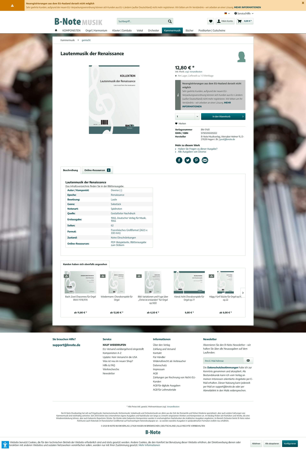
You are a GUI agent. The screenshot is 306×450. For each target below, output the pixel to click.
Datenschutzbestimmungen (222, 367)
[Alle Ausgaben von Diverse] (241, 56)
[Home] (56, 30)
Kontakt (157, 352)
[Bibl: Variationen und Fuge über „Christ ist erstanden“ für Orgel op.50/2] (153, 282)
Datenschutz (160, 365)
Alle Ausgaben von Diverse (191, 151)
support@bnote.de (66, 345)
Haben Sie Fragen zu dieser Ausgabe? (197, 148)
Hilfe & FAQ (109, 365)
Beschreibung (70, 170)
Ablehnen (256, 443)
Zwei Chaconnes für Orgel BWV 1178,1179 (80, 298)
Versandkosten (173, 406)
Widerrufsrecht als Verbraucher (169, 361)
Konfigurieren (290, 443)
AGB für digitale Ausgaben (166, 385)
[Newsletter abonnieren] (248, 361)
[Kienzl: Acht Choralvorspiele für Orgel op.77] (189, 282)
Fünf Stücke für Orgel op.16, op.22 (225, 298)
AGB (155, 373)
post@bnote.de (227, 139)
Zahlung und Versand (164, 349)
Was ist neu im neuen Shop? (118, 361)
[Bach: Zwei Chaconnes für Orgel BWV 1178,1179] (80, 282)
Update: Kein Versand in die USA (120, 357)
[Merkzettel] (210, 21)
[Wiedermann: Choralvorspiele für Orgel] (116, 282)
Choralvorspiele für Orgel (117, 298)
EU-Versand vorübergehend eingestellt (123, 349)
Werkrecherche (111, 369)
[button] (5, 444)
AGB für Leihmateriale (164, 389)
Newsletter (109, 373)
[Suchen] (170, 21)
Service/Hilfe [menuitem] (244, 13)
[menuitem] (145, 21)
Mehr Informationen (149, 445)
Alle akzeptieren (272, 443)
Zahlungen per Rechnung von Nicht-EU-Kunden (174, 379)
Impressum (159, 369)
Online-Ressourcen (96, 170)
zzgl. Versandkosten (193, 71)
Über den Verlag (161, 344)
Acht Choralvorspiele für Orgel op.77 (189, 298)
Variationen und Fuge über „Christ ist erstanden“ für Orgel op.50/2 (153, 299)
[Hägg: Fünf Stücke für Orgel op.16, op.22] (225, 282)
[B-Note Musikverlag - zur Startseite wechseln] (78, 22)
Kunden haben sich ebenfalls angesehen (85, 264)
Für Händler (159, 357)
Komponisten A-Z (112, 352)
